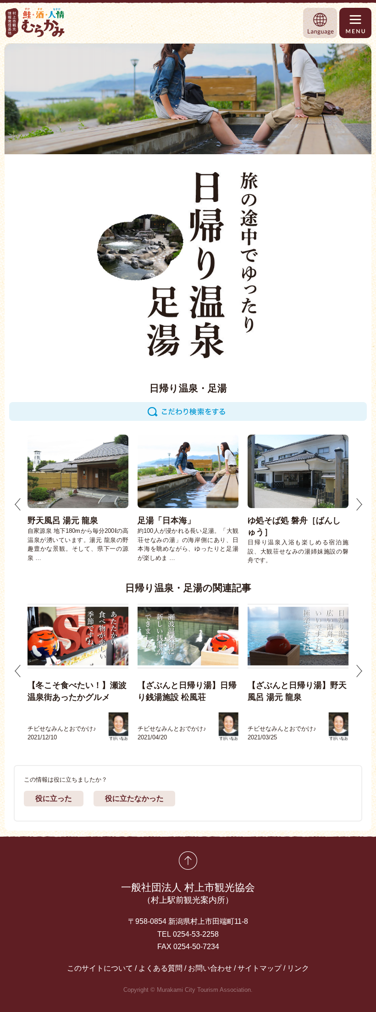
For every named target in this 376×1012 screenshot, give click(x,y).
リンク (298, 968)
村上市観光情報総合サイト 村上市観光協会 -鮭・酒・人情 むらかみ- (35, 23)
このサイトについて (100, 968)
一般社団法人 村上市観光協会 (188, 893)
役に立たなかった (134, 798)
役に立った (53, 798)
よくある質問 (160, 968)
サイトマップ (260, 968)
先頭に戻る (188, 860)
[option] (78, 498)
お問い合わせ (210, 968)
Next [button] (359, 504)
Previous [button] (18, 504)
